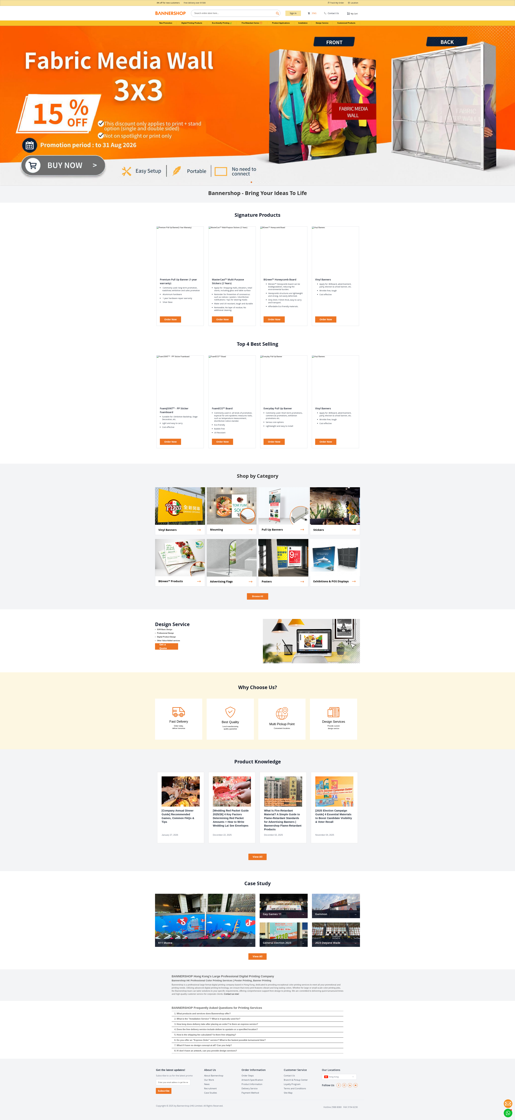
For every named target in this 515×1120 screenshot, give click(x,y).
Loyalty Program (292, 1084)
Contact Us (333, 13)
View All (257, 856)
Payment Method (250, 1092)
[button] (508, 1113)
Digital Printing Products (191, 23)
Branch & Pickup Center (296, 1079)
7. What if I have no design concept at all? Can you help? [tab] (203, 1045)
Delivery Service (250, 1088)
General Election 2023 (277, 943)
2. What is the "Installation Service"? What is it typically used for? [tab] (207, 1019)
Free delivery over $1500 (195, 2)
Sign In (293, 13)
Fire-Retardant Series (251, 23)
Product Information (252, 1084)
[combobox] (235, 13)
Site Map (288, 1092)
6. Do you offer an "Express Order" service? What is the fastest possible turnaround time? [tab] (220, 1040)
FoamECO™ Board (222, 408)
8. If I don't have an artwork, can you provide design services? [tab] (205, 1051)
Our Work (209, 1079)
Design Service (322, 23)
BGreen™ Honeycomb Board (280, 279)
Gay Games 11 (272, 914)
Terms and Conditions (295, 1088)
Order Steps (248, 1075)
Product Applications (281, 23)
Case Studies (210, 1092)
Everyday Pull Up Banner (278, 408)
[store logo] (170, 13)
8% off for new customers (168, 2)
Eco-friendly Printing (221, 23)
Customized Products (346, 23)
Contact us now (231, 994)
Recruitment (210, 1088)
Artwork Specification (252, 1079)
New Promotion (165, 23)
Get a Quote (163, 646)
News (207, 1084)
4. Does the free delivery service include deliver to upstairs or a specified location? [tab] (216, 1029)
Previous (2, 104)
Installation (303, 23)
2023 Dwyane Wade (327, 943)
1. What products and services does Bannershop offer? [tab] (202, 1013)
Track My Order (337, 2)
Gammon (321, 914)
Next (513, 104)
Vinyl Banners (323, 279)
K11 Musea (165, 943)
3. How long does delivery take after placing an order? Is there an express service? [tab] (216, 1024)
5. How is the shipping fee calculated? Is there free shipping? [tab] (205, 1035)
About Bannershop (213, 1075)
